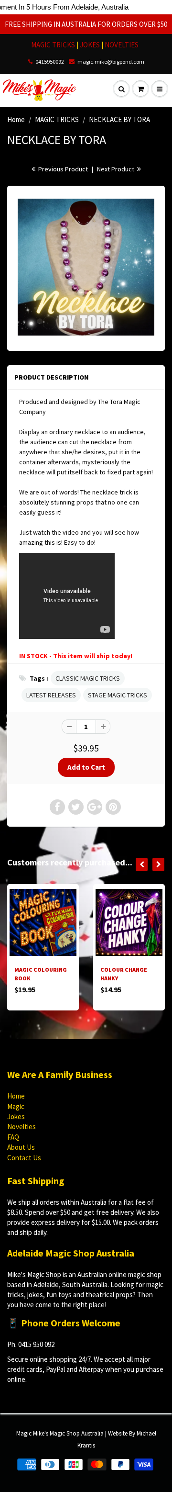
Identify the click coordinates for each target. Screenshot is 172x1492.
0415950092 (49, 61)
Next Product (116, 169)
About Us (21, 1147)
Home (16, 119)
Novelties (21, 1126)
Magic (15, 1106)
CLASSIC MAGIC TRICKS (87, 678)
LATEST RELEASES (51, 695)
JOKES (90, 44)
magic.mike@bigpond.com (110, 61)
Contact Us (24, 1157)
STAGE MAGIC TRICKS (117, 695)
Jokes (16, 1116)
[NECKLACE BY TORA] (86, 267)
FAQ (13, 1137)
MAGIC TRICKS (53, 44)
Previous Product (62, 169)
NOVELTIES (122, 44)
